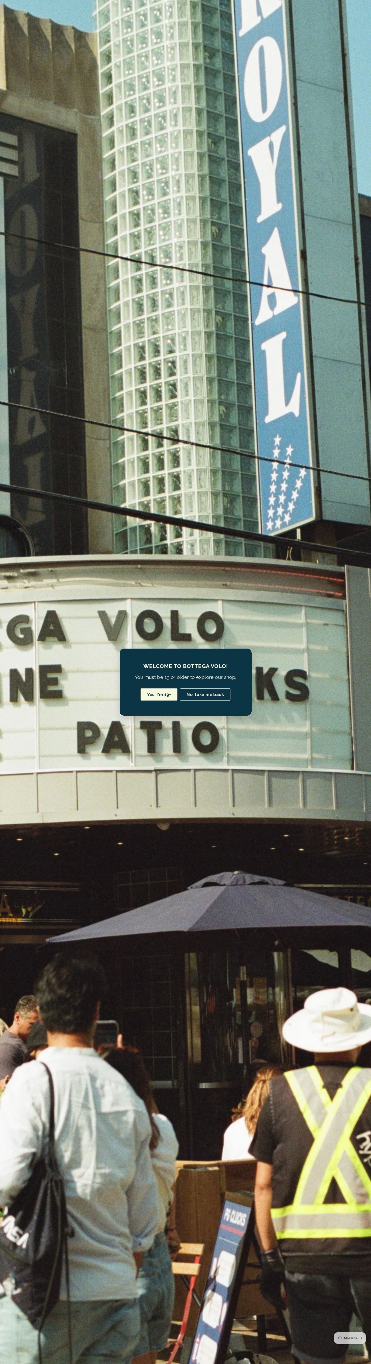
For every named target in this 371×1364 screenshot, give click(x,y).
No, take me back (205, 694)
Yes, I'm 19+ (159, 694)
